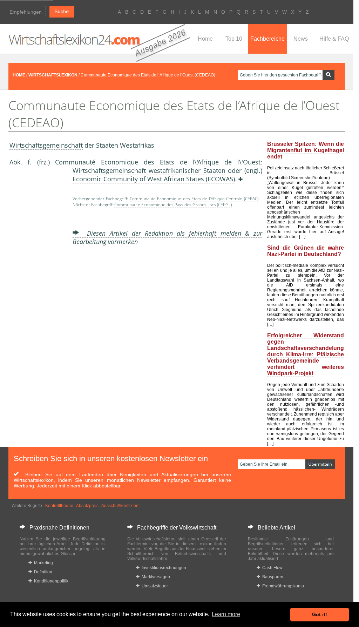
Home (205, 39)
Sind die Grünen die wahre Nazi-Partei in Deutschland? (305, 251)
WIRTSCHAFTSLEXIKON (52, 75)
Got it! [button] (319, 614)
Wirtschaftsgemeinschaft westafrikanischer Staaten (149, 170)
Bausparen (271, 576)
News (300, 39)
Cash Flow (271, 567)
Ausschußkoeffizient (120, 505)
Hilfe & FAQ (334, 39)
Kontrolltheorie (59, 505)
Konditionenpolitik (50, 581)
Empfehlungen (25, 12)
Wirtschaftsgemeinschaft (46, 145)
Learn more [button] (226, 614)
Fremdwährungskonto (282, 586)
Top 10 (233, 39)
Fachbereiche (267, 39)
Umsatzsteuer (154, 586)
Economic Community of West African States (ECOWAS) (154, 179)
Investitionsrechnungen (163, 567)
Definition (42, 571)
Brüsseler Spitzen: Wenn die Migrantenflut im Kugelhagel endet (305, 150)
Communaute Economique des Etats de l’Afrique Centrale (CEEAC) (194, 199)
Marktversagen (155, 576)
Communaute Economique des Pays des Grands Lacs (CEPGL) (173, 205)
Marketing (42, 562)
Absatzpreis (87, 505)
